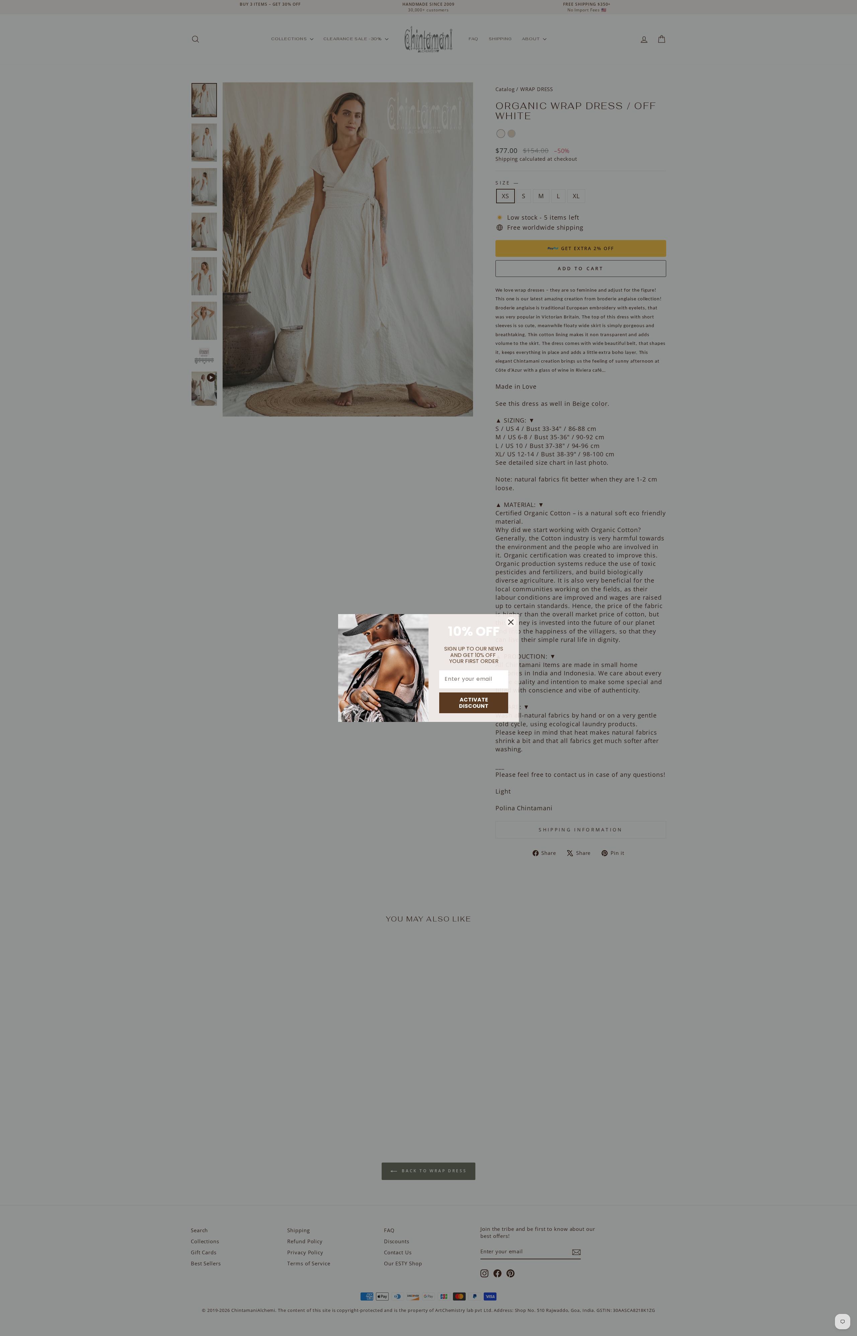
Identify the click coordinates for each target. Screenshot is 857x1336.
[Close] (511, 622)
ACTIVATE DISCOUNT (473, 703)
